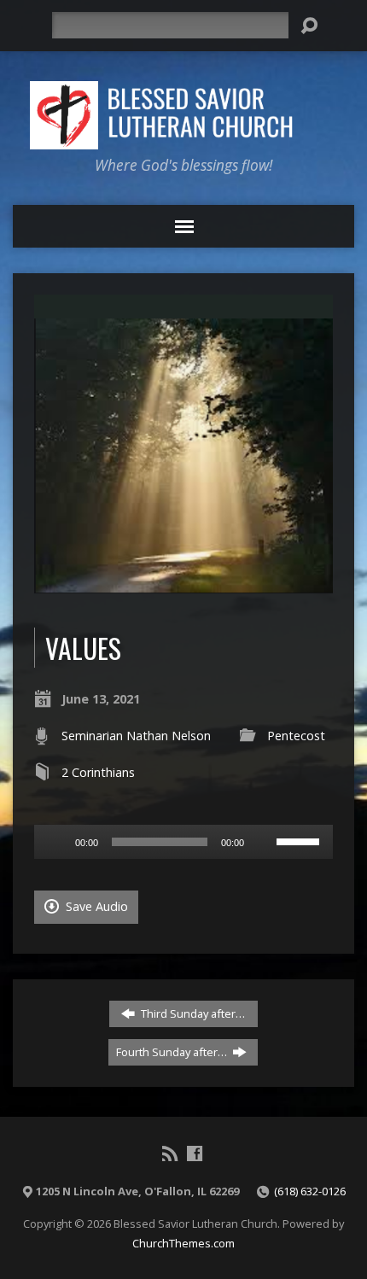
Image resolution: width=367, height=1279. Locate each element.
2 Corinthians (98, 772)
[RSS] (170, 1153)
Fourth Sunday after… (173, 1052)
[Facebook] (194, 1153)
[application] (183, 842)
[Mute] (262, 841)
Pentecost (296, 735)
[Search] (308, 25)
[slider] (300, 840)
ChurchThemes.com (183, 1243)
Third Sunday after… (191, 1013)
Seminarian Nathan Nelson (136, 735)
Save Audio (95, 906)
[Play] (56, 841)
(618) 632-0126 (310, 1191)
